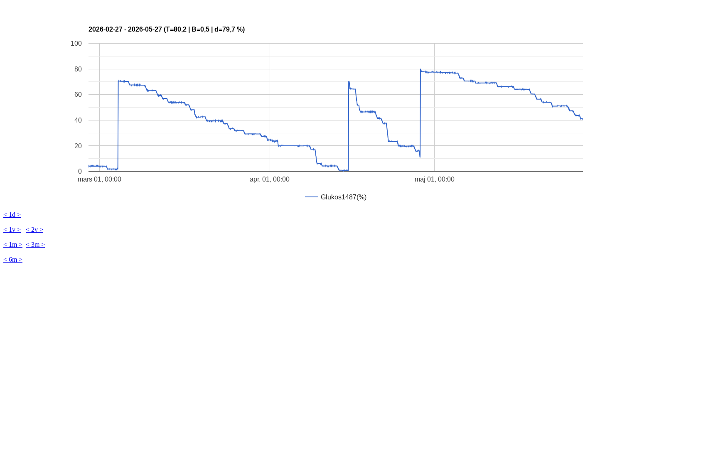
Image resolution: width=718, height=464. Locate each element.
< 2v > (34, 229)
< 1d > (12, 214)
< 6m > (12, 259)
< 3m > (35, 244)
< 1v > (12, 229)
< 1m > (12, 244)
